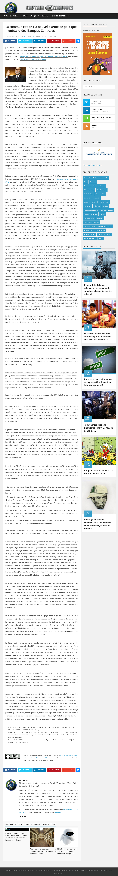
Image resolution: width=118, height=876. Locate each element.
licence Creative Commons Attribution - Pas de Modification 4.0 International (50, 756)
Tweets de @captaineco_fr (92, 165)
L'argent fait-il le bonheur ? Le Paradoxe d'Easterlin (98, 472)
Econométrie (100, 194)
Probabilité (100, 218)
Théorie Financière (90, 238)
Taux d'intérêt (88, 230)
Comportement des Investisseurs (94, 186)
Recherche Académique (60, 16)
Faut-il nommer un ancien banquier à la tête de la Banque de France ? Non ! (41, 851)
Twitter (101, 238)
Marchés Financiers (107, 210)
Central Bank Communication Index (33, 59)
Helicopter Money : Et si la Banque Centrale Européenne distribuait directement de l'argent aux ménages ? (16, 836)
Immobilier (87, 206)
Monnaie (29, 37)
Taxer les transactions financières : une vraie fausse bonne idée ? (98, 428)
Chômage (93, 182)
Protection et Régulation (91, 222)
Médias (86, 214)
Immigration (105, 202)
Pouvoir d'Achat (89, 218)
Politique (102, 214)
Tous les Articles (11, 16)
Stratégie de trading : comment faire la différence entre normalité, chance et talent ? (97, 524)
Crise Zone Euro (101, 190)
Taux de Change (100, 230)
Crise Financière (89, 190)
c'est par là (59, 812)
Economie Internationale (91, 198)
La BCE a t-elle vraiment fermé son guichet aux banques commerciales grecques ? (66, 851)
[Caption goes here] (99, 265)
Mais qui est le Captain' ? (39, 16)
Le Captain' (19, 37)
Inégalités (97, 206)
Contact (24, 16)
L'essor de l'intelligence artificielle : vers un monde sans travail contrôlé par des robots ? (98, 289)
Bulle (85, 182)
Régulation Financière (105, 226)
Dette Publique (88, 194)
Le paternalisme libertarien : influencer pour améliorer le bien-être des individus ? (97, 336)
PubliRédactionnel (90, 226)
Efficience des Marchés (91, 202)
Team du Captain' (89, 234)
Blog (106, 178)
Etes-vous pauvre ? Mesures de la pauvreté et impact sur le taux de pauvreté (98, 382)
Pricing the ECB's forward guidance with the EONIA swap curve (43, 56)
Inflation (105, 206)
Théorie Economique (104, 234)
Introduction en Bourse (91, 210)
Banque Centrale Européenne (46, 37)
